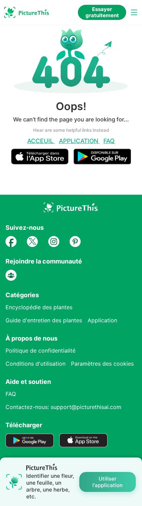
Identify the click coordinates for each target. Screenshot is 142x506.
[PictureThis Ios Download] (42, 161)
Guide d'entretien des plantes (44, 320)
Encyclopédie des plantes (39, 307)
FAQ (109, 140)
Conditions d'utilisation (35, 363)
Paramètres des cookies (102, 363)
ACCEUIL (41, 140)
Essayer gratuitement (102, 12)
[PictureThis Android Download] (102, 161)
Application (79, 140)
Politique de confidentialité (40, 350)
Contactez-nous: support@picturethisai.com (63, 406)
